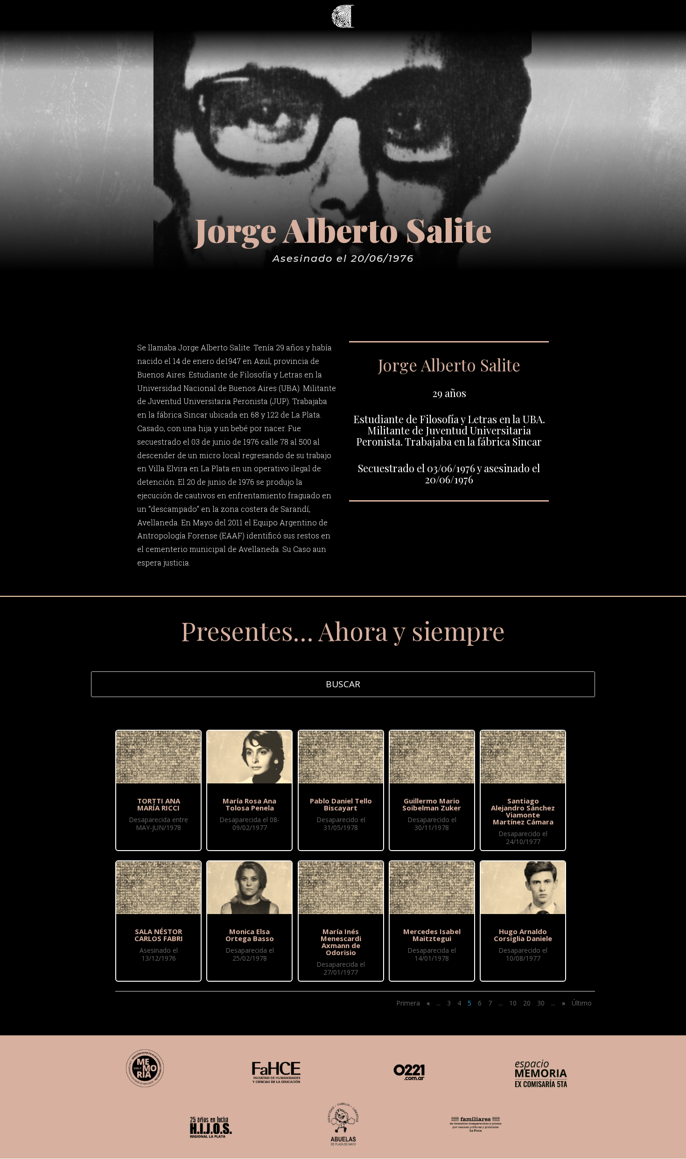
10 (513, 1002)
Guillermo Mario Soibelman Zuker (431, 804)
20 (527, 1002)
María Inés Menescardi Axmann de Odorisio (341, 942)
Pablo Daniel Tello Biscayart (341, 804)
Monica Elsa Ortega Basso (249, 935)
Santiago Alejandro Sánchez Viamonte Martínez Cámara (523, 811)
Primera (408, 1002)
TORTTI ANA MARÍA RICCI (158, 804)
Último (582, 1002)
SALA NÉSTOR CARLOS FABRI (158, 935)
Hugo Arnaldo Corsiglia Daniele (523, 935)
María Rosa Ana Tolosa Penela (249, 804)
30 (541, 1002)
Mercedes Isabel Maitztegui (432, 935)
